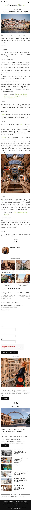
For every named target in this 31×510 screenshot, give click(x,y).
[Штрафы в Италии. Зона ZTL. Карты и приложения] (23, 278)
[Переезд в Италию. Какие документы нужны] (6, 481)
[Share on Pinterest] (14, 289)
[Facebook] (4, 2)
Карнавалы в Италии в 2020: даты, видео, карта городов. (8, 295)
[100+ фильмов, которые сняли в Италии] (6, 453)
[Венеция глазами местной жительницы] (8, 278)
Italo (21, 124)
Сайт (2, 339)
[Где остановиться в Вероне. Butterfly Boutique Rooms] (8, 265)
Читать (5, 398)
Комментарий (5, 310)
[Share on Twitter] (12, 289)
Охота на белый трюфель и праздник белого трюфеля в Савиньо (15, 96)
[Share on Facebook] (10, 289)
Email (3, 333)
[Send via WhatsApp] (16, 289)
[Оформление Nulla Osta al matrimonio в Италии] (6, 488)
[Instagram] (1, 2)
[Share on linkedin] (20, 289)
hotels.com (4, 201)
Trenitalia (3, 137)
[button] (29, 2)
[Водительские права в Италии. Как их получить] (6, 474)
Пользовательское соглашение (13, 507)
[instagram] (14, 403)
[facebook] (17, 403)
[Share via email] (8, 289)
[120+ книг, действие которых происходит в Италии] (6, 460)
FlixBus (3, 114)
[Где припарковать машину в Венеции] (23, 265)
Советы (18, 9)
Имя (2, 326)
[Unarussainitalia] (15, 5)
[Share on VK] (18, 289)
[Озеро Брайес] (6, 467)
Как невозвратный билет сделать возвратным (23, 295)
